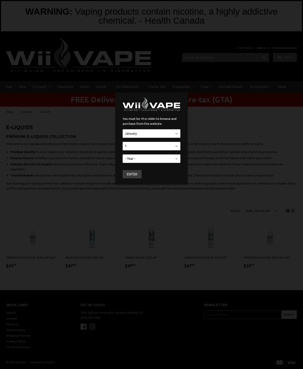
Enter (132, 174)
